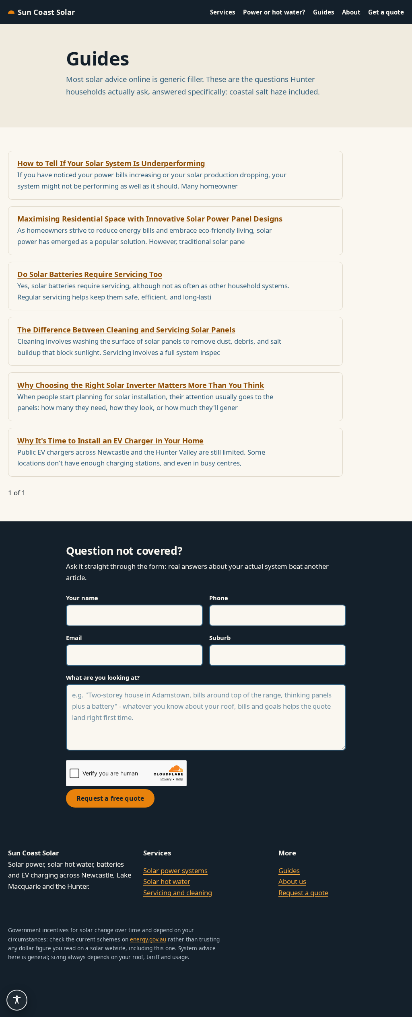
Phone (218, 598)
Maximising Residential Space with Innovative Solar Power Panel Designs (149, 218)
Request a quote (303, 892)
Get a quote (386, 12)
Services (222, 12)
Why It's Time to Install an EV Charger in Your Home (110, 440)
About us (292, 881)
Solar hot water (166, 881)
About (351, 12)
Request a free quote (110, 798)
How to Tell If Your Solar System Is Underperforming (111, 163)
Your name (82, 598)
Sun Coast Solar (46, 12)
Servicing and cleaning (177, 892)
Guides (323, 12)
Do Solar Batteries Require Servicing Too (89, 274)
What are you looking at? (103, 677)
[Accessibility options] (16, 1000)
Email (74, 638)
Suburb (220, 638)
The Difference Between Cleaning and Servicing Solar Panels (126, 329)
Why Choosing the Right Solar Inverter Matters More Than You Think (140, 385)
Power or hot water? (274, 12)
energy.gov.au (148, 939)
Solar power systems (175, 870)
